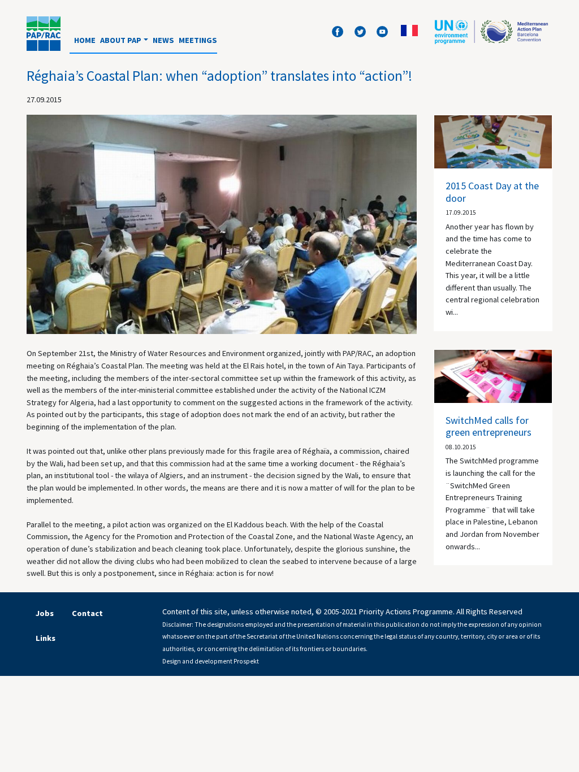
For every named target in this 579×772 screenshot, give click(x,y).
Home (85, 40)
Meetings (198, 40)
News (163, 40)
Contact (87, 613)
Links (45, 638)
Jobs (45, 613)
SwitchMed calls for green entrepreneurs (489, 426)
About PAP (120, 40)
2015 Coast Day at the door (492, 192)
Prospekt (246, 661)
